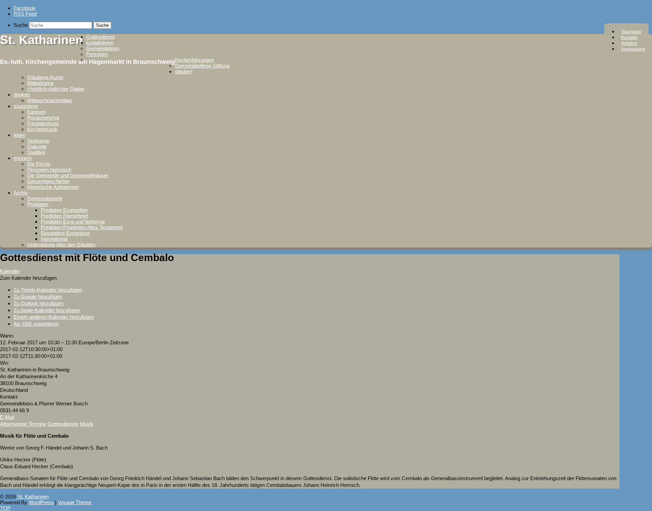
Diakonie (37, 146)
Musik (86, 424)
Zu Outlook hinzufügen (39, 303)
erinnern (23, 158)
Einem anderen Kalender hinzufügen (54, 317)
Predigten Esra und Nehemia (73, 221)
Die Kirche (38, 164)
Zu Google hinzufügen (38, 296)
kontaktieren (99, 42)
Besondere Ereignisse (65, 233)
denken (22, 94)
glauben (183, 71)
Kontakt (629, 37)
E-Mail (7, 417)
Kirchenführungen (194, 60)
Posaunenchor (43, 118)
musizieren (26, 106)
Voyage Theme (74, 502)
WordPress (41, 502)
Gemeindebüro (102, 48)
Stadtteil (36, 152)
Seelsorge (38, 141)
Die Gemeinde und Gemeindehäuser (67, 175)
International (54, 239)
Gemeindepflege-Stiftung (202, 66)
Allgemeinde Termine (23, 424)
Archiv (21, 193)
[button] (28, 278)
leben (19, 135)
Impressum (633, 49)
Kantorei (36, 112)
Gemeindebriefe (44, 198)
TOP (5, 508)
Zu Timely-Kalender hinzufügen (48, 290)
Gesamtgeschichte (48, 181)
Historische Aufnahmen (53, 187)
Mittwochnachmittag (49, 100)
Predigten (37, 204)
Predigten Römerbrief (64, 216)
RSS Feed (25, 14)
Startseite (631, 31)
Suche (21, 25)
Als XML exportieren (36, 324)
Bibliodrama (40, 83)
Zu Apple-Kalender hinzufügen (47, 310)
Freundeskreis (43, 123)
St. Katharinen (41, 40)
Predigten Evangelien (64, 210)
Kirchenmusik (42, 129)
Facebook (25, 8)
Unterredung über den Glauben (61, 245)
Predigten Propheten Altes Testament (82, 227)
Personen (97, 54)
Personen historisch (49, 169)
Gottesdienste (63, 424)
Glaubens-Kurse (45, 77)
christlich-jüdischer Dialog (55, 89)
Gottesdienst (100, 37)
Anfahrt (629, 43)
